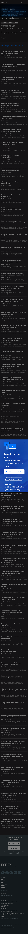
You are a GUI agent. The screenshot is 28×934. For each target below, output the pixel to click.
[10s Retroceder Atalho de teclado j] (6, 932)
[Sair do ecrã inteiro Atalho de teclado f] (25, 932)
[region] (14, 467)
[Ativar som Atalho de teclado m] (9, 932)
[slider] (16, 932)
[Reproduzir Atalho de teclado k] (2, 932)
